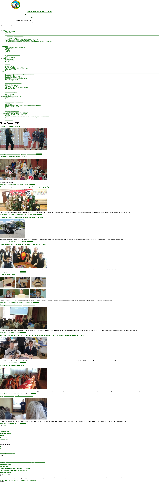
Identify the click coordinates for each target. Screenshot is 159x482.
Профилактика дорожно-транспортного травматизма (16, 78)
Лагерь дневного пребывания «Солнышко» (14, 67)
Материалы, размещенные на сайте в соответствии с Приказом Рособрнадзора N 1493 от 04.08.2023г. (22, 462)
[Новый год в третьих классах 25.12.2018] (23, 180)
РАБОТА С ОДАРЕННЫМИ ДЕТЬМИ (13, 83)
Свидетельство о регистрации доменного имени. (11, 460)
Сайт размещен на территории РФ (8, 457)
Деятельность (8, 115)
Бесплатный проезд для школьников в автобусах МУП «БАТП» (21, 217)
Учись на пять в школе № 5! (39, 12)
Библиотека (7, 64)
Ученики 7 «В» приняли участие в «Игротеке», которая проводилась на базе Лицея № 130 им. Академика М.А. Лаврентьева (42, 335)
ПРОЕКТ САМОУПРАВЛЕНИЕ (12, 85)
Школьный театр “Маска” (10, 75)
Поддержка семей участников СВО (12, 55)
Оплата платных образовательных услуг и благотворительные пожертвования (21, 39)
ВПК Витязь (29, 214)
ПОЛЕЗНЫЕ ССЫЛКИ (10, 57)
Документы (7, 99)
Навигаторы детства (9, 94)
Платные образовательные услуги (12, 106)
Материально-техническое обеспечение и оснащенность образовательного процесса (23, 105)
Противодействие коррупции (11, 44)
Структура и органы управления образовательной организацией (18, 98)
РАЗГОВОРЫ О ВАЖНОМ (11, 86)
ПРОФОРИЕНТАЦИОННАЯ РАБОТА (13, 81)
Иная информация (9, 120)
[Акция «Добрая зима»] (23, 298)
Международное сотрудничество (12, 111)
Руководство (7, 103)
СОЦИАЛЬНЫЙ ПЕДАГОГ (11, 92)
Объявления (7, 50)
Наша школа (5, 58)
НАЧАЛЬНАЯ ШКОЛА (10, 65)
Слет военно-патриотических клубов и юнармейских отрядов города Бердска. (26, 187)
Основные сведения (9, 97)
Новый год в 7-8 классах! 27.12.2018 (12, 126)
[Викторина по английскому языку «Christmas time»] (23, 328)
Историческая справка (9, 59)
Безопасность (8, 42)
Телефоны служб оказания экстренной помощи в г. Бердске (13, 470)
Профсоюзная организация (10, 69)
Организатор (23, 154)
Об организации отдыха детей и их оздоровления (15, 114)
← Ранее (4, 425)
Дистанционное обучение (10, 88)
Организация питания (5, 448)
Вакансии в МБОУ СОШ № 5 (11, 53)
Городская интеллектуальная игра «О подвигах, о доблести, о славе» (23, 244)
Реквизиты (2, 435)
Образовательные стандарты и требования (14, 102)
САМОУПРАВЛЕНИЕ (31, 154)
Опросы (6, 56)
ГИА (3, 71)
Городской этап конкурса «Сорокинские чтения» (16, 396)
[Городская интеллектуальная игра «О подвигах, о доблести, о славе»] (23, 267)
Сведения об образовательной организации (11, 96)
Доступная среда (8, 70)
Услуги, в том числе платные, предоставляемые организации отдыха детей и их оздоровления (25, 117)
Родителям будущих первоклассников (15, 36)
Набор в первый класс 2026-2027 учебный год (15, 47)
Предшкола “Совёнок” (10, 66)
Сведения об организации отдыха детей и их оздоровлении (15, 113)
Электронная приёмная (10, 31)
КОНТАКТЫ (8, 32)
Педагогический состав (10, 104)
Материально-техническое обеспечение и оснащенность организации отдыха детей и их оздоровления (27, 116)
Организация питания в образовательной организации (16, 62)
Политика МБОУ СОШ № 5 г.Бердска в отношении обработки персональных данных (18, 480)
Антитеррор (7, 43)
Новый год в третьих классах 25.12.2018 (13, 156)
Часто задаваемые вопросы (13, 37)
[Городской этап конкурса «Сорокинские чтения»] (23, 419)
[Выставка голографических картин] (23, 388)
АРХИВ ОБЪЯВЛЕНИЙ (10, 51)
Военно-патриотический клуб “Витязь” (13, 76)
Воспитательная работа (21, 214)
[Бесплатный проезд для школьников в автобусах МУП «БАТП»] (12, 237)
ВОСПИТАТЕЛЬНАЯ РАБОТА (12, 79)
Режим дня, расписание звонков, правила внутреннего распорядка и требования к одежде (20, 446)
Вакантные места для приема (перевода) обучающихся (16, 52)
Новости (7, 49)
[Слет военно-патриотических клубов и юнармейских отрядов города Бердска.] (23, 210)
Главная (4, 30)
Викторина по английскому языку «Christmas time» (17, 305)
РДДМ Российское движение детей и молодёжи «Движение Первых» (19, 74)
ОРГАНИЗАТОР (8, 95)
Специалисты (5, 89)
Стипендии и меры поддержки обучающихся (14, 109)
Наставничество (8, 84)
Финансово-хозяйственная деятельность (13, 107)
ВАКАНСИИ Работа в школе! (6, 439)
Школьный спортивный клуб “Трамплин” (14, 77)
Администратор (3, 154)
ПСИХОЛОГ (7, 93)
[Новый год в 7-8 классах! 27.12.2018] (23, 149)
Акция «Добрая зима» (7, 274)
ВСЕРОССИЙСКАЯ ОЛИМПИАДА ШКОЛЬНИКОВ (16, 87)
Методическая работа (9, 80)
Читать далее (39, 154)
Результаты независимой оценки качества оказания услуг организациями (20, 40)
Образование (7, 101)
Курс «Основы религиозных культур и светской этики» (17, 68)
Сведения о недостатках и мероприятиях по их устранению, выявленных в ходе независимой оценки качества (28, 41)
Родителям (7, 34)
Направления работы (6, 72)
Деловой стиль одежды (12, 38)
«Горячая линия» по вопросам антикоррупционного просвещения (15, 468)
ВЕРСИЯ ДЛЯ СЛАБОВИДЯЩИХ (23, 20)
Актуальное (5, 46)
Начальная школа (15, 184)
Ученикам (7, 33)
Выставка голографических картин (12, 365)
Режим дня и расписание (10, 48)
